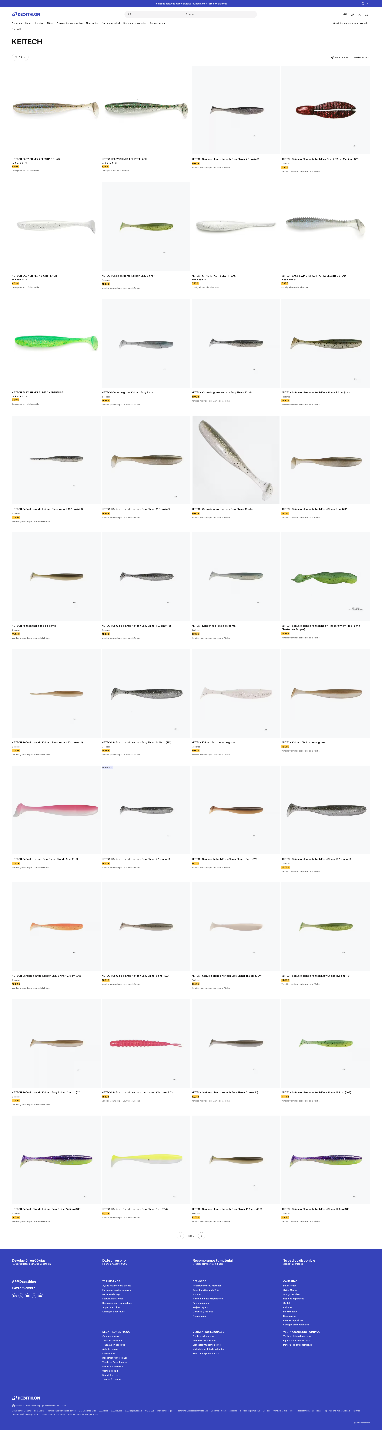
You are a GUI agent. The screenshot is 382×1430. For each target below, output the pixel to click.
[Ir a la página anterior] (180, 1235)
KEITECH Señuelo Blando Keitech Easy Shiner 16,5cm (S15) (46, 1209)
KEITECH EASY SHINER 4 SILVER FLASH (124, 159)
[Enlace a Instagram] (34, 1295)
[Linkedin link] (40, 1295)
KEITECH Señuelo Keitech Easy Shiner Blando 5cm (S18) (45, 859)
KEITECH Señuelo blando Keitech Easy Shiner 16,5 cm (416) (136, 742)
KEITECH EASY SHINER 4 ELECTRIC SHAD (36, 159)
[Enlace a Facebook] (14, 1295)
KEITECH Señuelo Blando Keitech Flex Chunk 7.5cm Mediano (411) (320, 159)
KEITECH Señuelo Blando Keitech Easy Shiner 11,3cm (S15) (315, 1209)
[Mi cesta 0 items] (366, 14)
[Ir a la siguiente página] (201, 1235)
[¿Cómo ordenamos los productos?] (332, 57)
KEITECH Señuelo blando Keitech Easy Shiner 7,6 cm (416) (136, 859)
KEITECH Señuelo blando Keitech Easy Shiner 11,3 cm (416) (136, 625)
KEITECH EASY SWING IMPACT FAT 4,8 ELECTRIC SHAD (313, 275)
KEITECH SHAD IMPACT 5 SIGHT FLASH (215, 275)
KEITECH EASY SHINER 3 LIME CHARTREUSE (37, 392)
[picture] (56, 110)
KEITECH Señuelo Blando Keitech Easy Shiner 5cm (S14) (135, 1209)
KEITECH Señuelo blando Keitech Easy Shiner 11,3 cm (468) (316, 1092)
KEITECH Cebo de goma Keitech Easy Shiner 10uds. (222, 392)
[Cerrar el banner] (367, 3)
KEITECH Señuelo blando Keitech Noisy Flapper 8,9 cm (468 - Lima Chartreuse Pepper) (321, 627)
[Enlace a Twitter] (21, 1295)
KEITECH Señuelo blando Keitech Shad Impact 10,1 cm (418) (47, 509)
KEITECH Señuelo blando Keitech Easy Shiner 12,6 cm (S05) (47, 975)
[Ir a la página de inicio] (26, 14)
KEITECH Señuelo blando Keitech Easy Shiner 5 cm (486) (314, 509)
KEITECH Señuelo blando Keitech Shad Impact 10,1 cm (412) (47, 742)
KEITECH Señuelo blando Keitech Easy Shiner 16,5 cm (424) (316, 975)
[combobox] (362, 57)
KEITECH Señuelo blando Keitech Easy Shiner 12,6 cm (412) (46, 1092)
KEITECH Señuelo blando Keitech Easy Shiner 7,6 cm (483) (226, 159)
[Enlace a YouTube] (27, 1295)
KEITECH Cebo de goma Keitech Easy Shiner (128, 275)
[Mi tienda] (345, 14)
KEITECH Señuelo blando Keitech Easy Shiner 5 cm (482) (135, 975)
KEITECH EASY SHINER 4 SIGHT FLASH (34, 275)
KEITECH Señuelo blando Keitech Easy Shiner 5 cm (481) (225, 1092)
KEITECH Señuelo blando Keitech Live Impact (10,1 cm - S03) (138, 1092)
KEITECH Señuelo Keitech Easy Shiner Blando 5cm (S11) (224, 859)
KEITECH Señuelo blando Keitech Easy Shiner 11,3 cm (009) (227, 975)
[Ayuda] (352, 14)
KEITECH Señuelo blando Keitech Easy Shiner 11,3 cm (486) (136, 509)
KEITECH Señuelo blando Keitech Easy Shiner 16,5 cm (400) (227, 1209)
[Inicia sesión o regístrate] (359, 14)
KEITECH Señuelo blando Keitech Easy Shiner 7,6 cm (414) (315, 392)
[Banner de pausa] (363, 3)
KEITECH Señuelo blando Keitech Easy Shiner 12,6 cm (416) (316, 859)
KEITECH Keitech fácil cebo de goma (34, 625)
